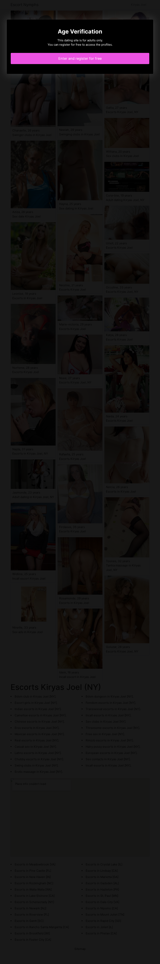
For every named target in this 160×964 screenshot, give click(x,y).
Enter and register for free (80, 58)
